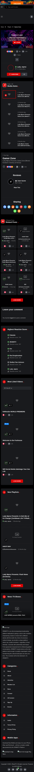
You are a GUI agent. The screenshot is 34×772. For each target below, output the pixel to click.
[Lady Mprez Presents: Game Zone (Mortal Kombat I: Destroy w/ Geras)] (9, 94)
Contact (9, 693)
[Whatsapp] (14, 211)
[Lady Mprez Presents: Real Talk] (25, 253)
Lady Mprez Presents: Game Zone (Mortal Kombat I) (24, 126)
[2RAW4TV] (4, 343)
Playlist (9, 27)
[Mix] (29, 206)
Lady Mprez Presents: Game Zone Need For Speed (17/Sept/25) (24, 106)
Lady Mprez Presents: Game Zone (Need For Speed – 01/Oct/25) (24, 116)
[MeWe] (25, 206)
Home (2, 27)
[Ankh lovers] (9, 277)
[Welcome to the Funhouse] (17, 429)
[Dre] (4, 349)
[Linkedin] (17, 206)
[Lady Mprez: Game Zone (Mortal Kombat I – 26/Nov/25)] (9, 143)
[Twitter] (8, 206)
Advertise (10, 680)
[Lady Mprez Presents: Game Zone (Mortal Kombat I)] (9, 124)
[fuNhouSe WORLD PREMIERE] (17, 400)
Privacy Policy (11, 729)
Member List (11, 684)
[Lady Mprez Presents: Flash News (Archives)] (9, 253)
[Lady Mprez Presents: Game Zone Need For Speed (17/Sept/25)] (9, 104)
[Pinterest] (21, 206)
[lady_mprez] (11, 68)
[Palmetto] (4, 336)
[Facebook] (4, 206)
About (9, 675)
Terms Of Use (11, 725)
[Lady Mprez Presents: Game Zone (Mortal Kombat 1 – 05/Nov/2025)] (9, 133)
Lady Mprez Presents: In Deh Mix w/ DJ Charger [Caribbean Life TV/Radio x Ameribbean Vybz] (16, 518)
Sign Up (9, 702)
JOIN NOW (17, 4)
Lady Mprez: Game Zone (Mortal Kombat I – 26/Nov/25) (24, 145)
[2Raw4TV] (16, 17)
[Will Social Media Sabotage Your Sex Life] (17, 458)
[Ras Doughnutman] (4, 356)
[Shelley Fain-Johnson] (4, 363)
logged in (12, 318)
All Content (10, 698)
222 (25, 284)
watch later (25, 236)
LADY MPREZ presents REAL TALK (14, 615)
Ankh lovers (8, 284)
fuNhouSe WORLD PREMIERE (14, 412)
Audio (9, 720)
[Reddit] (12, 206)
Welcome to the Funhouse (12, 440)
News (9, 689)
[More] (19, 211)
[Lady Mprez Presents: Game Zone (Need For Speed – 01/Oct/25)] (9, 114)
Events (9, 707)
